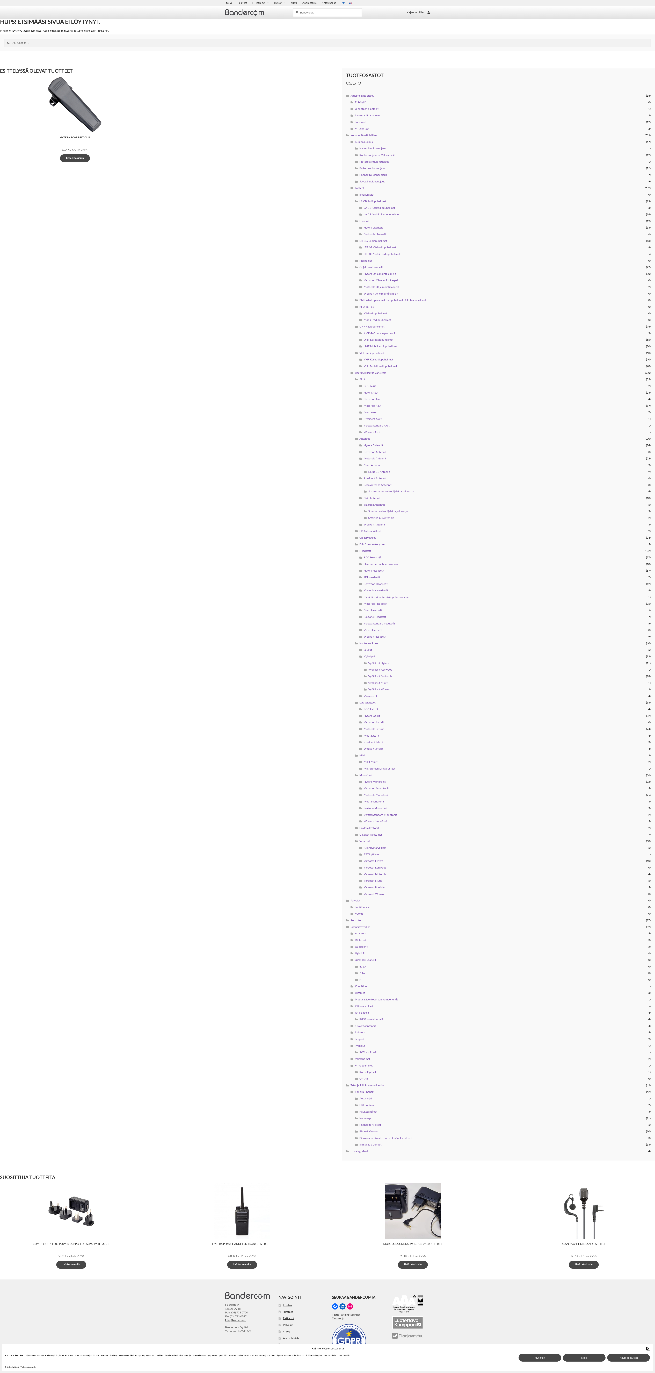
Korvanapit (366, 1118)
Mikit (362, 755)
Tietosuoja (338, 1318)
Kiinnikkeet (361, 986)
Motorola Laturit (374, 729)
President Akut (373, 419)
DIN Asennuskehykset (372, 544)
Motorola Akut (372, 405)
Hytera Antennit (373, 445)
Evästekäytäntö (12, 1367)
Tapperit (360, 1039)
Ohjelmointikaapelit (371, 267)
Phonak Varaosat (369, 1131)
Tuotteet (242, 3)
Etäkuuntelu (366, 1105)
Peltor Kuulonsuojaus (372, 168)
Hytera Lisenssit (373, 227)
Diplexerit (361, 940)
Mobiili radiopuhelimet (377, 320)
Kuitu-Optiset (367, 1072)
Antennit (364, 438)
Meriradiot (365, 260)
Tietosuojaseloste (28, 1367)
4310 (362, 966)
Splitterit (360, 1032)
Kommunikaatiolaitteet (364, 135)
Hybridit (360, 953)
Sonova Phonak (364, 1092)
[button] (648, 1348)
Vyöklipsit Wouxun (379, 689)
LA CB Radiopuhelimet (372, 201)
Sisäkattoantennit (365, 1026)
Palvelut (278, 3)
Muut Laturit (371, 735)
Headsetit (365, 551)
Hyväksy (540, 1357)
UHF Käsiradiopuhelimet (378, 339)
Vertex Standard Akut (377, 425)
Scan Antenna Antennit (377, 485)
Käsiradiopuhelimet (375, 313)
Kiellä (584, 1357)
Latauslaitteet (367, 702)
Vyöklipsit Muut (378, 683)
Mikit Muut (370, 762)
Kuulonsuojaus (364, 142)
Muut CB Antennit (379, 472)
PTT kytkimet (372, 854)
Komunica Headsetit (376, 590)
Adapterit (360, 933)
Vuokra (359, 913)
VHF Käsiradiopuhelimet (378, 359)
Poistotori (356, 920)
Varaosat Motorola (375, 874)
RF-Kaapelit (362, 1012)
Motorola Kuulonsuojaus (374, 161)
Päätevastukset (364, 1006)
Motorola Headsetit (375, 603)
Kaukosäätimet (368, 1111)
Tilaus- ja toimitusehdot (346, 1314)
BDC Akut (370, 386)
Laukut (368, 650)
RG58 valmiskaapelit (371, 1019)
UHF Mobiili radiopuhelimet (380, 346)
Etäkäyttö (360, 102)
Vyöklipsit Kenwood (380, 669)
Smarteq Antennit (374, 504)
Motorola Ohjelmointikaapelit (381, 287)
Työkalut (360, 1045)
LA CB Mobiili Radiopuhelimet (382, 214)
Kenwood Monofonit (376, 788)
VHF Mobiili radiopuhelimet (380, 366)
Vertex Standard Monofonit (380, 815)
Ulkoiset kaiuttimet (370, 834)
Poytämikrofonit (369, 828)
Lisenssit (364, 221)
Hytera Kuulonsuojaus (372, 148)
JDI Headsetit (372, 577)
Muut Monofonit (374, 801)
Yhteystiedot (329, 3)
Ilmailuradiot (366, 194)
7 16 (362, 973)
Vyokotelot (370, 696)
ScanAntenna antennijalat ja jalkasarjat (391, 491)
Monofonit (365, 775)
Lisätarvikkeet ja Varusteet (370, 373)
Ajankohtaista (309, 3)
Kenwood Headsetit (376, 584)
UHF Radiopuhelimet (371, 326)
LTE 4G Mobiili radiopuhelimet (382, 254)
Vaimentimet (362, 1059)
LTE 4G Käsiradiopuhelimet (380, 247)
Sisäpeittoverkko (360, 927)
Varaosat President (375, 887)
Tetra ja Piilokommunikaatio (367, 1085)
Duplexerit (361, 946)
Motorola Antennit (375, 458)
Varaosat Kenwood (375, 867)
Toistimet (360, 122)
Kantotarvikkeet (369, 643)
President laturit (373, 742)
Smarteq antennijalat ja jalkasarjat (388, 511)
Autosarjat (365, 1098)
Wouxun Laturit (373, 749)
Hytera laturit (372, 716)
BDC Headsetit (373, 557)
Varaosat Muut (373, 880)
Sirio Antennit (372, 498)
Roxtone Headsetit (375, 617)
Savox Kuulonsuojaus (372, 181)
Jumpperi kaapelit (365, 960)
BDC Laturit (371, 709)
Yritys (294, 3)
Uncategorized (359, 1151)
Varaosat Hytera (373, 861)
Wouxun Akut (372, 432)
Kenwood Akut (373, 399)
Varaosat (364, 841)
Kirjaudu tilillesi (416, 12)
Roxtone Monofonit (375, 808)
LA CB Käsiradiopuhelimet (379, 208)
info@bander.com (235, 1320)
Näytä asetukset (629, 1357)
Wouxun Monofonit (376, 821)
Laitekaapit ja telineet (368, 115)
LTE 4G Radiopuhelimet (373, 241)
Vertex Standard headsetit (379, 623)
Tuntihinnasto (363, 907)
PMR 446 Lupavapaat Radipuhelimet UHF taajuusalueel (392, 300)
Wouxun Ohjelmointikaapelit (381, 293)
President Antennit (375, 478)
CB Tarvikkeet (367, 537)
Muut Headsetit (373, 610)
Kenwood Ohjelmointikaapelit (381, 280)
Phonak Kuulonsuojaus (373, 175)
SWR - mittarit (368, 1052)
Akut (362, 379)
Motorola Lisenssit (375, 234)
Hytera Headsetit (374, 570)
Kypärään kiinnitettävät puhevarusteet (387, 597)
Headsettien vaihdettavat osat (381, 564)
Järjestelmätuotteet (362, 95)
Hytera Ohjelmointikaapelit (380, 274)
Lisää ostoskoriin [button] (75, 158)
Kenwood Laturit (374, 722)
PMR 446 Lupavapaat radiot (380, 333)
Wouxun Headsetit (375, 636)
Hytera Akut (371, 392)
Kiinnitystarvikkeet (375, 847)
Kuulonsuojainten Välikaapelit (377, 155)
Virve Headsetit (373, 630)
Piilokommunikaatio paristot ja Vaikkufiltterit (386, 1138)
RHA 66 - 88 (366, 306)
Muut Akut (370, 412)
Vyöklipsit (370, 656)
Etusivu (228, 3)
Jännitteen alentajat (367, 109)
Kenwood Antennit (375, 452)
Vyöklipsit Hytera (378, 663)
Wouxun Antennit (374, 524)
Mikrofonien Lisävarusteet (379, 768)
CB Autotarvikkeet (370, 531)
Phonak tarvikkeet (370, 1124)
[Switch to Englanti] (350, 3)
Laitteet (359, 188)
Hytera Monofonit (375, 781)
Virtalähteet (362, 128)
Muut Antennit (373, 465)
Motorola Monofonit (376, 795)
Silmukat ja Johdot (370, 1144)
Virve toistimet (364, 1065)
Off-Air (363, 1078)
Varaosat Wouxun (374, 894)
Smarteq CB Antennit (381, 518)
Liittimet (360, 993)
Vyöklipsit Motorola (380, 676)
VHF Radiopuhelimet (371, 353)
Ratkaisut (260, 3)
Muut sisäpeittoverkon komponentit (376, 999)
